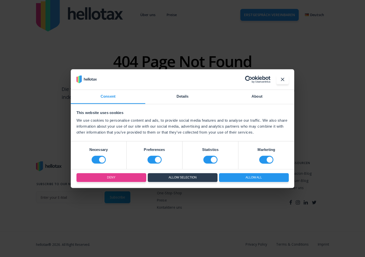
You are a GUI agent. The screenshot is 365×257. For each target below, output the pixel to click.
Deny (111, 177)
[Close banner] (282, 79)
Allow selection (183, 177)
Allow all (254, 177)
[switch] (154, 160)
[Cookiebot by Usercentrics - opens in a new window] (248, 79)
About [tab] (257, 96)
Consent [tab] (108, 96)
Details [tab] (183, 96)
